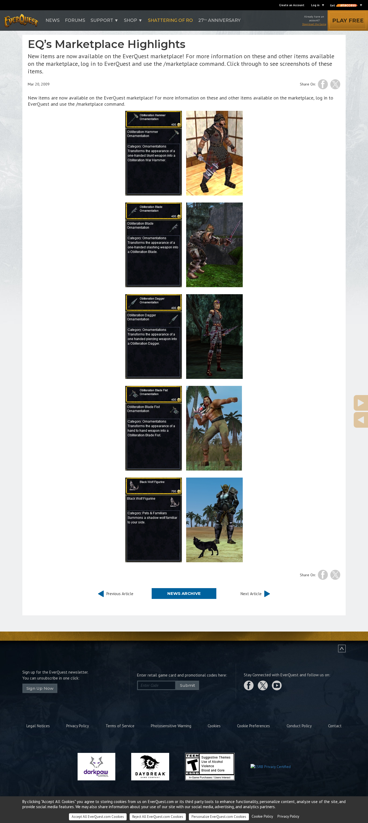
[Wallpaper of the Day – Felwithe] (334, 420)
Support (102, 20)
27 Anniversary (219, 20)
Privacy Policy (77, 725)
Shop (130, 20)
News (53, 20)
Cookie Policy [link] (262, 816)
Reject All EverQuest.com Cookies (157, 816)
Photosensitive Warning (171, 725)
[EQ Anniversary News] (334, 403)
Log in (315, 5)
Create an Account (291, 5)
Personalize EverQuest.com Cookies (219, 816)
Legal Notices (38, 725)
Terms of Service (120, 725)
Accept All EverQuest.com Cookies (98, 816)
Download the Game (314, 24)
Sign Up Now (39, 688)
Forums (75, 20)
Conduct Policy (299, 725)
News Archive (184, 593)
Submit (187, 685)
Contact (335, 725)
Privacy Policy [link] (288, 816)
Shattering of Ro (170, 20)
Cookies (214, 725)
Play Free (348, 20)
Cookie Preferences (253, 725)
